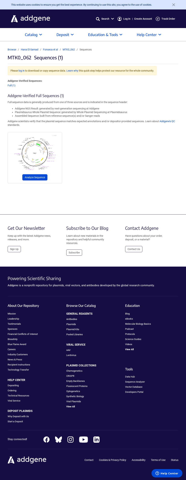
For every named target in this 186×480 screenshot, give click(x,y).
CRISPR (70, 376)
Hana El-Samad (29, 49)
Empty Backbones (75, 381)
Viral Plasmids (73, 401)
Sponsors (12, 329)
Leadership (13, 318)
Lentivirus (71, 355)
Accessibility (138, 460)
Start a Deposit (15, 421)
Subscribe (74, 252)
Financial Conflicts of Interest (23, 334)
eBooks (129, 318)
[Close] (172, 4)
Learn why (72, 70)
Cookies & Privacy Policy (112, 460)
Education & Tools (103, 34)
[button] (105, 19)
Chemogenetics (74, 370)
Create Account (143, 18)
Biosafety (12, 339)
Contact (89, 460)
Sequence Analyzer (135, 381)
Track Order (168, 18)
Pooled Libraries (74, 334)
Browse (12, 49)
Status (174, 460)
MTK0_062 (69, 49)
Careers (12, 349)
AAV (68, 350)
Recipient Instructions (19, 364)
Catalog (31, 34)
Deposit (62, 34)
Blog (127, 313)
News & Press (15, 359)
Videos (128, 344)
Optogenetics (73, 391)
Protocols (130, 334)
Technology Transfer (18, 369)
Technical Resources (18, 395)
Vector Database (133, 386)
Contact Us (134, 249)
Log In (126, 18)
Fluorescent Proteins (77, 386)
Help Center (147, 34)
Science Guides (133, 339)
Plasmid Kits (72, 329)
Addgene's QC (167, 121)
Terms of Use (158, 460)
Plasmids (71, 324)
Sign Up (14, 249)
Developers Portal (134, 392)
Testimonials (14, 323)
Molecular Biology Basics (138, 323)
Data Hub (130, 376)
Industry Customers (18, 354)
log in (22, 70)
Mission (12, 313)
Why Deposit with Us (18, 416)
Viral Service (14, 400)
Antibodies (71, 319)
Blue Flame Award (17, 344)
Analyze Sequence (35, 177)
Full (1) (11, 85)
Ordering (12, 390)
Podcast (129, 329)
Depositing (13, 385)
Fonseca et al (50, 49)
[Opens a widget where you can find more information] (166, 473)
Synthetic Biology (75, 396)
